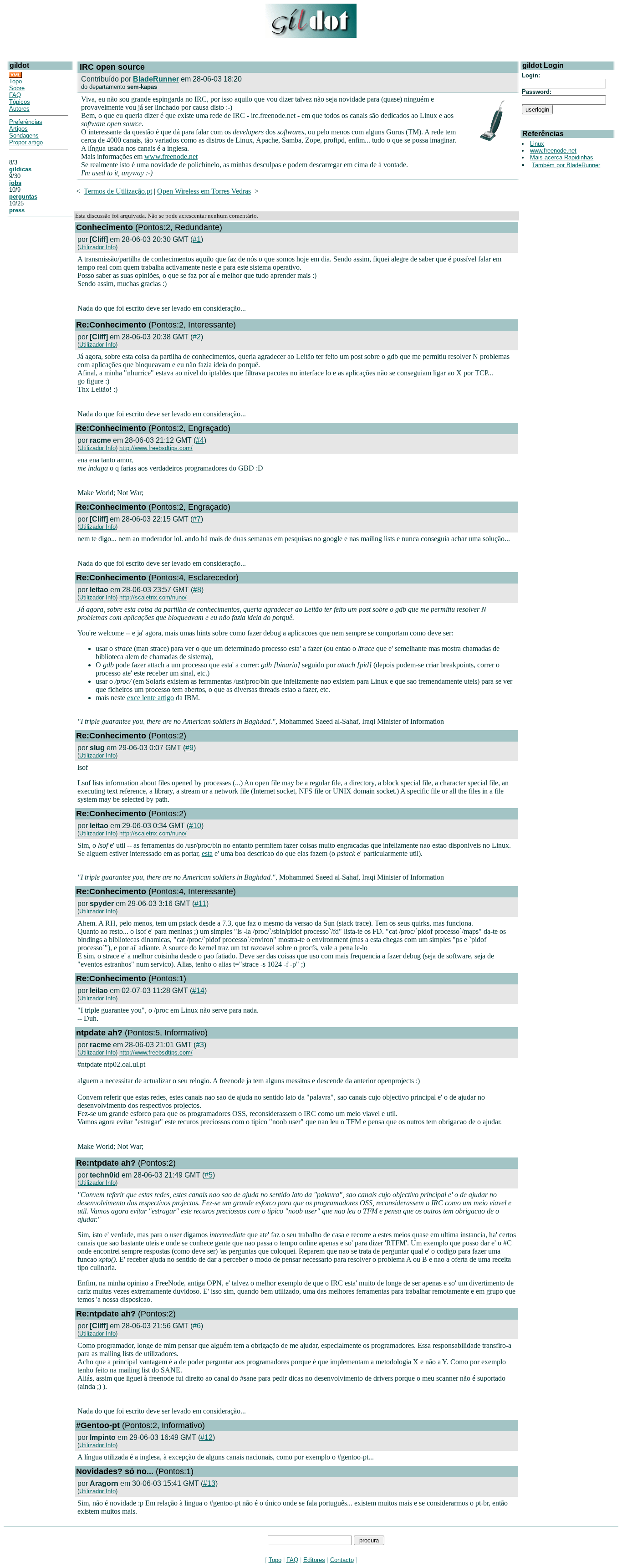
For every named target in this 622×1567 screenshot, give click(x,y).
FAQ (15, 95)
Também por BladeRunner (566, 165)
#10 (195, 826)
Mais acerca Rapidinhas (561, 157)
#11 (200, 903)
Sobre (17, 88)
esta (207, 853)
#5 (208, 1175)
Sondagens (24, 135)
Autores (19, 108)
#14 (198, 990)
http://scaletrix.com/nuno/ (153, 597)
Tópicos (19, 101)
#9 (189, 748)
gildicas (20, 169)
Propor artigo (26, 142)
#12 (206, 1437)
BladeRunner (156, 79)
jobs (15, 182)
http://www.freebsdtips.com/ (156, 448)
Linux (537, 143)
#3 (200, 1045)
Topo (15, 81)
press (17, 210)
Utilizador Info (97, 247)
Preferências (25, 121)
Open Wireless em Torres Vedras (204, 191)
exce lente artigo (150, 698)
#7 (197, 519)
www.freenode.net (171, 156)
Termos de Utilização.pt (118, 191)
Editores (314, 1560)
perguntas (23, 196)
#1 (197, 239)
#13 (209, 1483)
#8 (197, 590)
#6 (197, 1326)
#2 (197, 337)
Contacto (342, 1560)
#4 (200, 440)
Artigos (18, 128)
